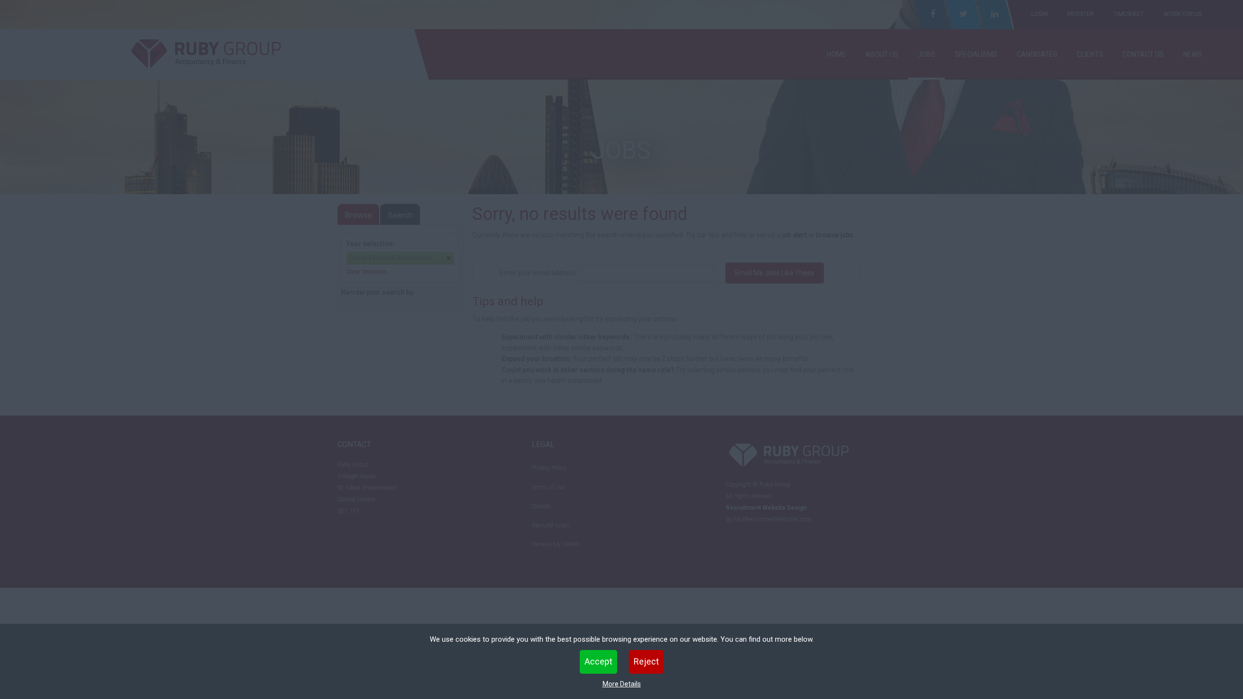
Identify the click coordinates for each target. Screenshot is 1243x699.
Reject (646, 661)
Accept (598, 661)
